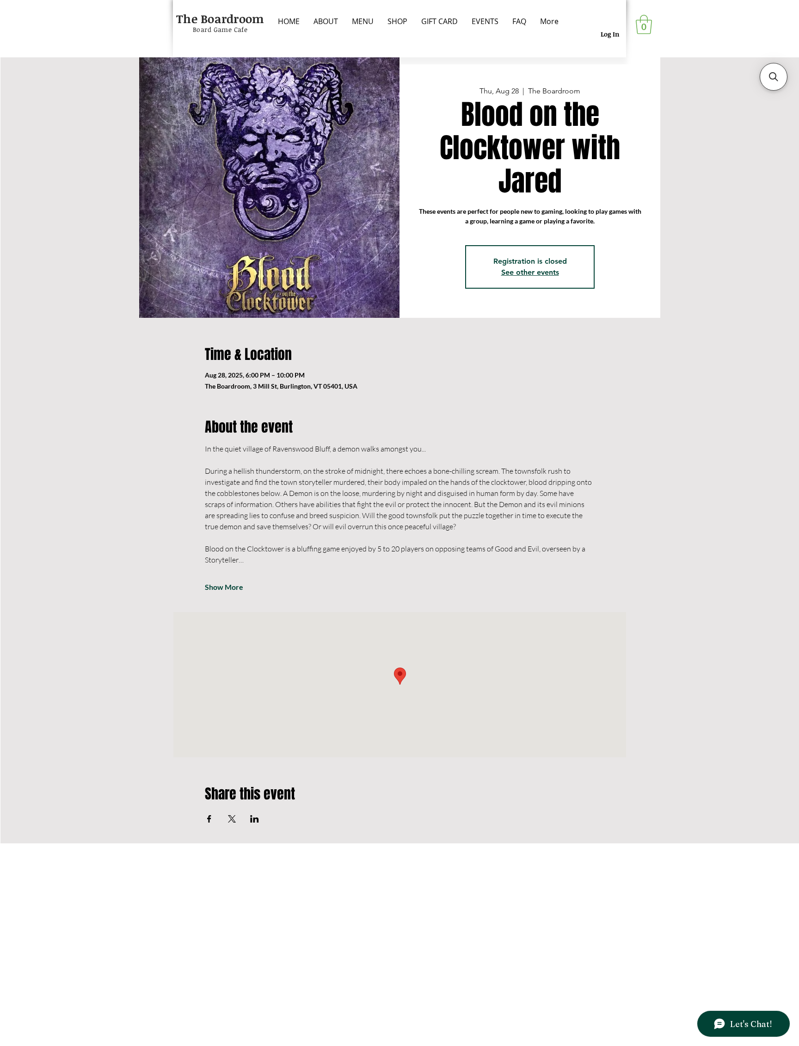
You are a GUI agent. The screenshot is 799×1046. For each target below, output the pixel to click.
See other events (530, 272)
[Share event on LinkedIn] (254, 819)
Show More (224, 586)
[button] (644, 24)
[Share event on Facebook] (209, 819)
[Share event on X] (231, 819)
